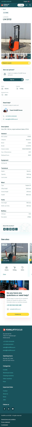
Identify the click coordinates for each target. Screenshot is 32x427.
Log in (27, 79)
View (4, 274)
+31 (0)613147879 (8, 344)
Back (4, 9)
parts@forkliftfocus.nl (9, 350)
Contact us (18, 314)
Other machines (7, 378)
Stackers (28, 139)
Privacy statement (5, 422)
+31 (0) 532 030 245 (14, 305)
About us (5, 394)
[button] (30, 5)
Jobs (4, 399)
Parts (4, 381)
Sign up (12, 79)
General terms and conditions (8, 419)
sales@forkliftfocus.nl (15, 309)
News (4, 397)
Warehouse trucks (8, 372)
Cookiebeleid (4, 424)
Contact (5, 391)
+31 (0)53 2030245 (6, 1)
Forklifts (5, 370)
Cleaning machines (8, 375)
